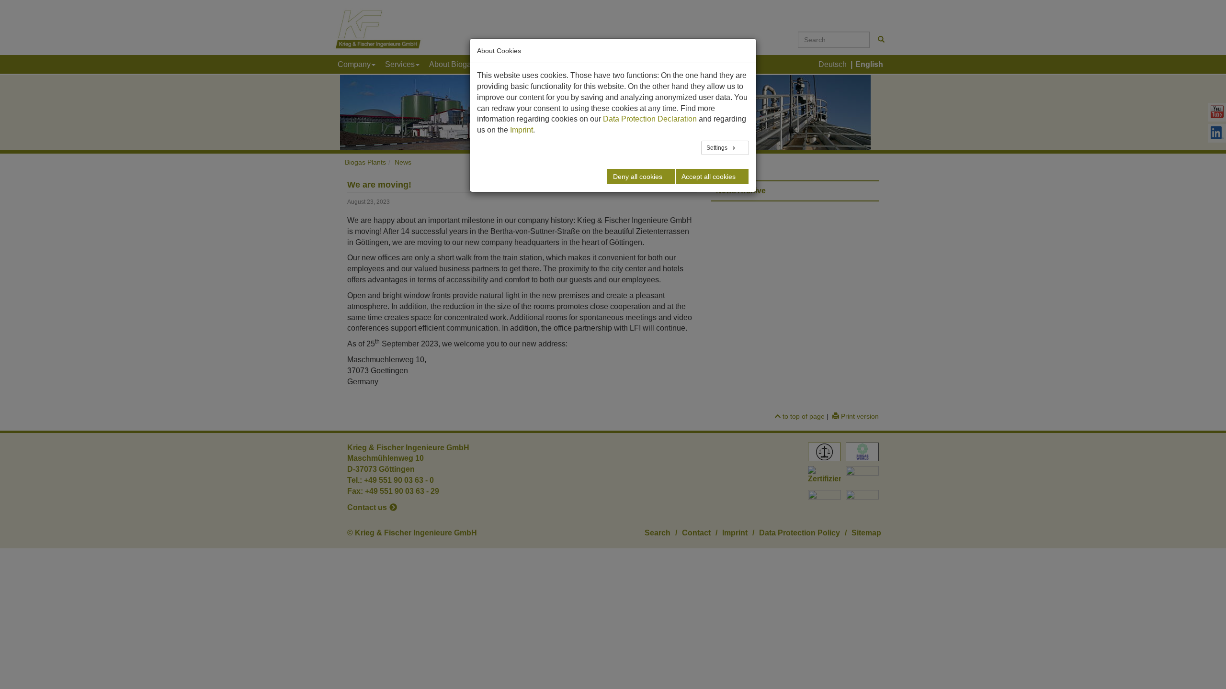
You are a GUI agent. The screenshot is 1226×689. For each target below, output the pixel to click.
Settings (717, 147)
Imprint (521, 130)
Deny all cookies (637, 176)
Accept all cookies (708, 176)
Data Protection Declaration (650, 119)
